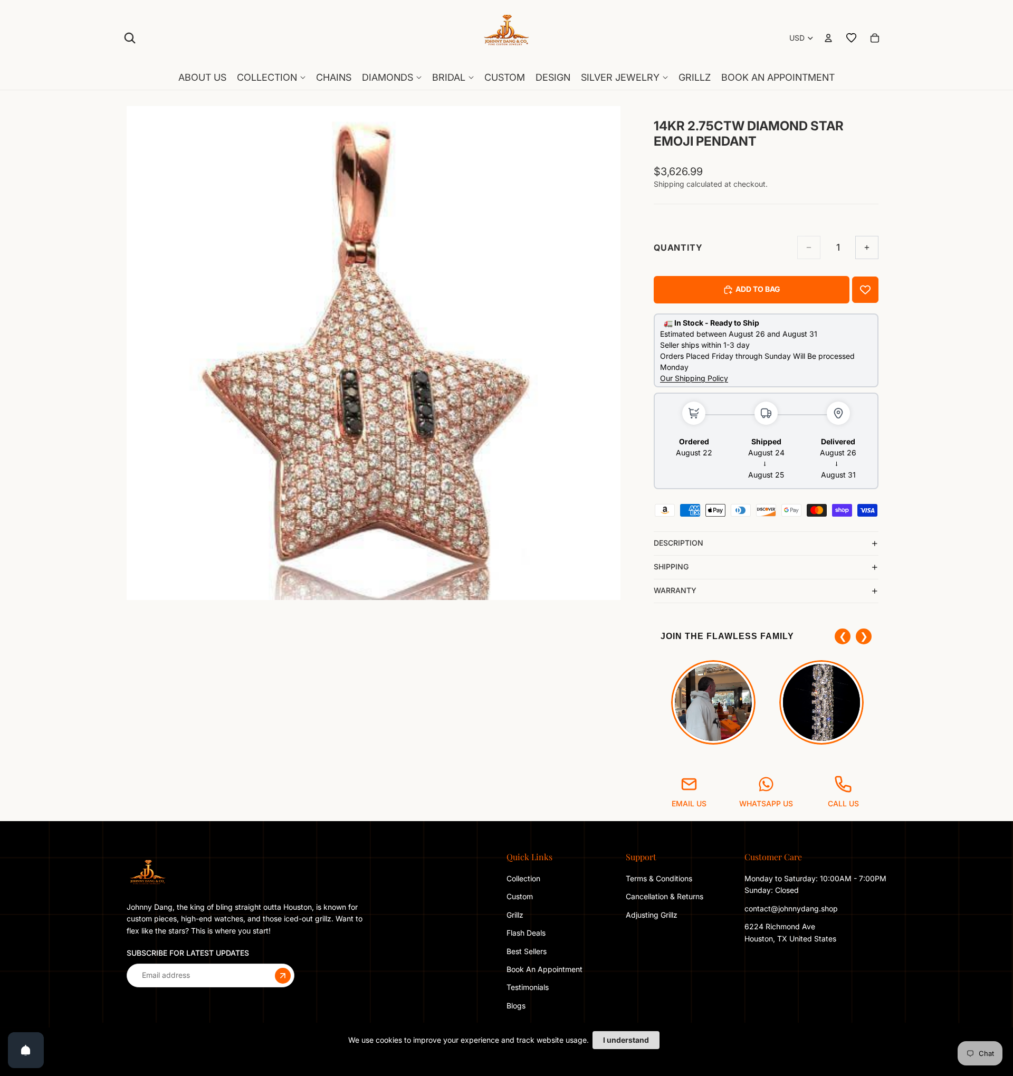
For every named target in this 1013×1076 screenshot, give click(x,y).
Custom (519, 896)
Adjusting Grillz (653, 914)
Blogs (515, 1005)
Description (678, 542)
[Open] (26, 1050)
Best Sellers (526, 950)
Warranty (675, 590)
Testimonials (527, 987)
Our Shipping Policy (694, 378)
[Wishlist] (851, 38)
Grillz (514, 914)
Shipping (671, 566)
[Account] (828, 38)
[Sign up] (283, 975)
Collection (523, 878)
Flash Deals (526, 932)
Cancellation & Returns (664, 896)
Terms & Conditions (659, 878)
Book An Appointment (544, 969)
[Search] (129, 38)
